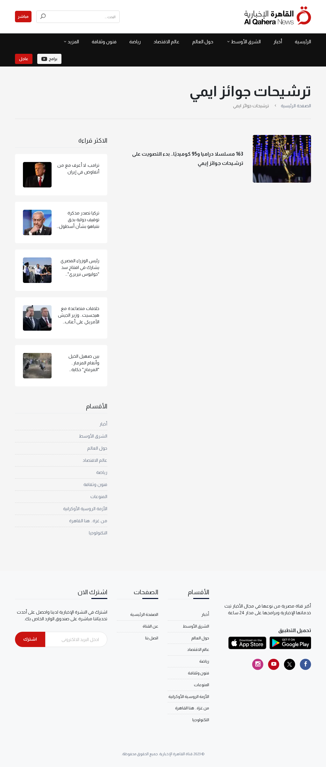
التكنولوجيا (98, 532)
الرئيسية (303, 41)
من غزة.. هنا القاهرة (88, 520)
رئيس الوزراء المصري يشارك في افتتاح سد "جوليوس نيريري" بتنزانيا (79, 268)
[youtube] (273, 664)
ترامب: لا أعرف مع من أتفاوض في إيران (78, 168)
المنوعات (98, 496)
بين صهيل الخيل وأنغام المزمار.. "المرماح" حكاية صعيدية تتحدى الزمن (80, 363)
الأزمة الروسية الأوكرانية (85, 508)
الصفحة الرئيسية (296, 105)
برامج (53, 59)
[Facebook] (305, 664)
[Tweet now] (289, 664)
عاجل (23, 59)
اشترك (30, 639)
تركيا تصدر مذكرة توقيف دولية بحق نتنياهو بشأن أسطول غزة (79, 220)
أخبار (277, 41)
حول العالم (202, 41)
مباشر (23, 16)
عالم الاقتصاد (166, 41)
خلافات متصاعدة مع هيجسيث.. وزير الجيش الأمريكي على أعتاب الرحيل (78, 315)
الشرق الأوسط (246, 41)
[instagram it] (257, 664)
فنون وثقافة (104, 41)
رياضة (135, 41)
